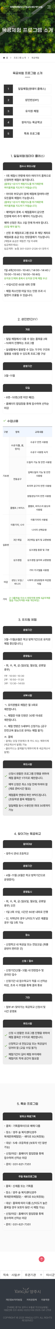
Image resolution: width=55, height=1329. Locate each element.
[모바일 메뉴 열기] (49, 7)
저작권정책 (32, 1299)
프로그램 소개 (20, 58)
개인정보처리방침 (14, 1299)
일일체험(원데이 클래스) (27, 88)
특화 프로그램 (23, 133)
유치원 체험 (22, 111)
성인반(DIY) (23, 100)
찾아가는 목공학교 (24, 122)
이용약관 (45, 1299)
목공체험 (35, 58)
